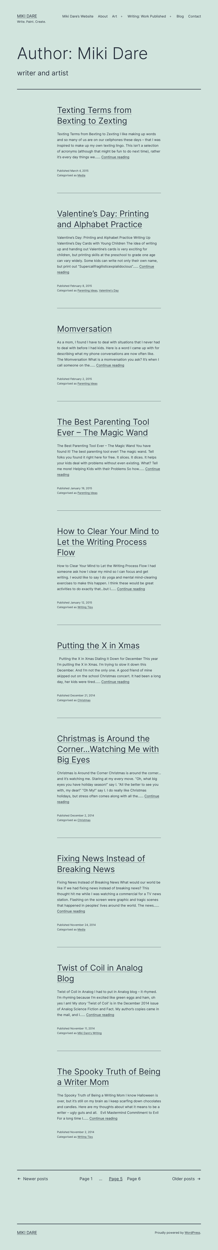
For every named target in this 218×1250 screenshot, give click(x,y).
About (103, 16)
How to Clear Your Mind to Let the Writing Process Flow (108, 541)
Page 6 (134, 1178)
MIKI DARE (27, 16)
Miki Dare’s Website (78, 16)
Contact (194, 16)
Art (114, 16)
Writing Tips (85, 607)
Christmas (83, 700)
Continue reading (115, 157)
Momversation (84, 329)
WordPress (192, 1232)
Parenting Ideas (87, 290)
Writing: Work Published (147, 16)
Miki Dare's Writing (89, 1033)
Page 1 (86, 1178)
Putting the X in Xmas (98, 645)
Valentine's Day (109, 290)
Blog (180, 16)
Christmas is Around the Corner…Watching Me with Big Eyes (108, 749)
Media (81, 175)
